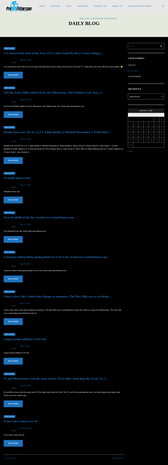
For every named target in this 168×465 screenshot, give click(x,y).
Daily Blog (9, 48)
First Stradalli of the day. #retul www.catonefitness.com (39, 217)
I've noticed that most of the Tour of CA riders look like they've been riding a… (54, 53)
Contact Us (100, 6)
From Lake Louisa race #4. (21, 421)
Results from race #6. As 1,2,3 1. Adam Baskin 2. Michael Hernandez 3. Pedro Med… (57, 132)
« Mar (130, 151)
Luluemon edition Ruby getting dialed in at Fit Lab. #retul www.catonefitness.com (55, 257)
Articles (55, 6)
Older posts (10, 458)
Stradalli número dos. (17, 178)
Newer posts (117, 458)
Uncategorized (134, 76)
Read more (13, 75)
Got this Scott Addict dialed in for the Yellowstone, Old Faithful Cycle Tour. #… (54, 92)
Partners (83, 6)
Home (42, 6)
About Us (117, 6)
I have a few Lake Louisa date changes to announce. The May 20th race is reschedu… (57, 296)
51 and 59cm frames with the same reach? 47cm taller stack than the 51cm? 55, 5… (56, 378)
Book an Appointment (140, 6)
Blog (69, 6)
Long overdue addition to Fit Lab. (25, 339)
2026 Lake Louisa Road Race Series (98, 18)
